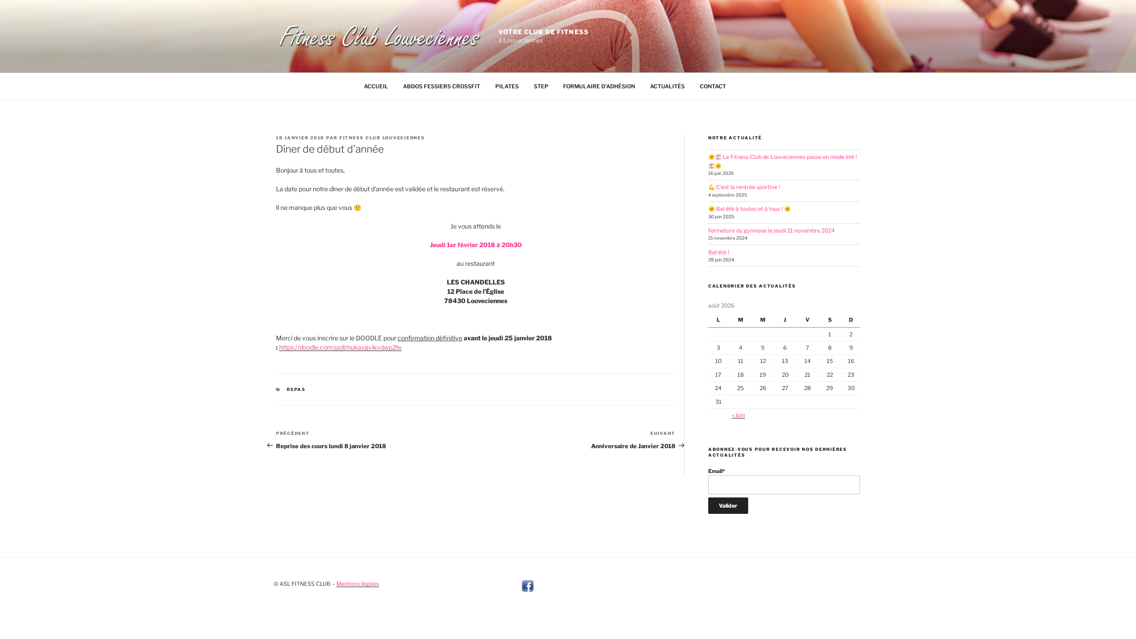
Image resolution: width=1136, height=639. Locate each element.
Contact (713, 86)
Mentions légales (357, 583)
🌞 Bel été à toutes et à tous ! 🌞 (749, 208)
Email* (716, 471)
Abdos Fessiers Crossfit (441, 86)
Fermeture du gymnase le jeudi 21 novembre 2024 (771, 230)
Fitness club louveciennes (382, 137)
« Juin (738, 415)
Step (541, 86)
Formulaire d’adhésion (599, 86)
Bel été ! (718, 252)
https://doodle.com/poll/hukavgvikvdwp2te (340, 347)
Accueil (376, 86)
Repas (296, 389)
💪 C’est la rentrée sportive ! (744, 187)
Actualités (667, 86)
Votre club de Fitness (543, 32)
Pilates (507, 86)
